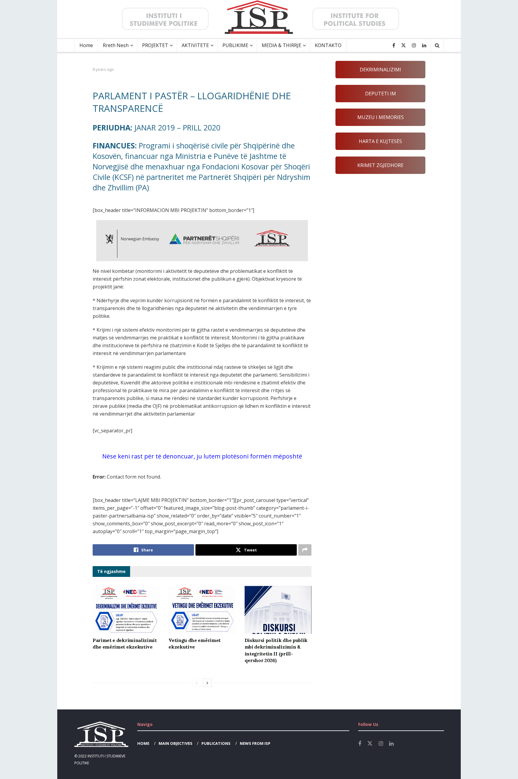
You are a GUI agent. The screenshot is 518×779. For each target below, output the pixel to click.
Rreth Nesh (116, 45)
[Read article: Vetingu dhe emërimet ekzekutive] (201, 610)
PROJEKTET (155, 45)
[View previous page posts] (196, 683)
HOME (143, 743)
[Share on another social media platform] (304, 550)
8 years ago (103, 69)
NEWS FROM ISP (255, 743)
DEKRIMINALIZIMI (380, 69)
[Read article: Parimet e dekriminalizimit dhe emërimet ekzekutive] (126, 610)
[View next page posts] (207, 683)
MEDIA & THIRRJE (281, 45)
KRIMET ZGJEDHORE (380, 165)
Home (86, 45)
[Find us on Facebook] (393, 45)
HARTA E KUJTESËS (380, 141)
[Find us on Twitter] (403, 45)
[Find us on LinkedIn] (424, 45)
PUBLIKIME (235, 45)
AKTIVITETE (195, 45)
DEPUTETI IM (380, 93)
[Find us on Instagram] (414, 45)
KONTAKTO (328, 45)
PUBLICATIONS (216, 743)
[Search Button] (437, 45)
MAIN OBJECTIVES (175, 743)
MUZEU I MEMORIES (380, 117)
